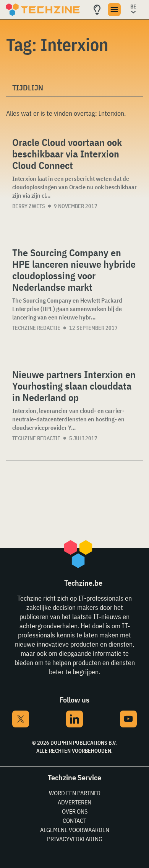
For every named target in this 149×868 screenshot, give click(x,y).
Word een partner (74, 793)
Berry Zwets (28, 206)
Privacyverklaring (74, 839)
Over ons (74, 811)
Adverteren (74, 802)
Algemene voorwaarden (74, 830)
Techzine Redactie (36, 327)
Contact (74, 820)
